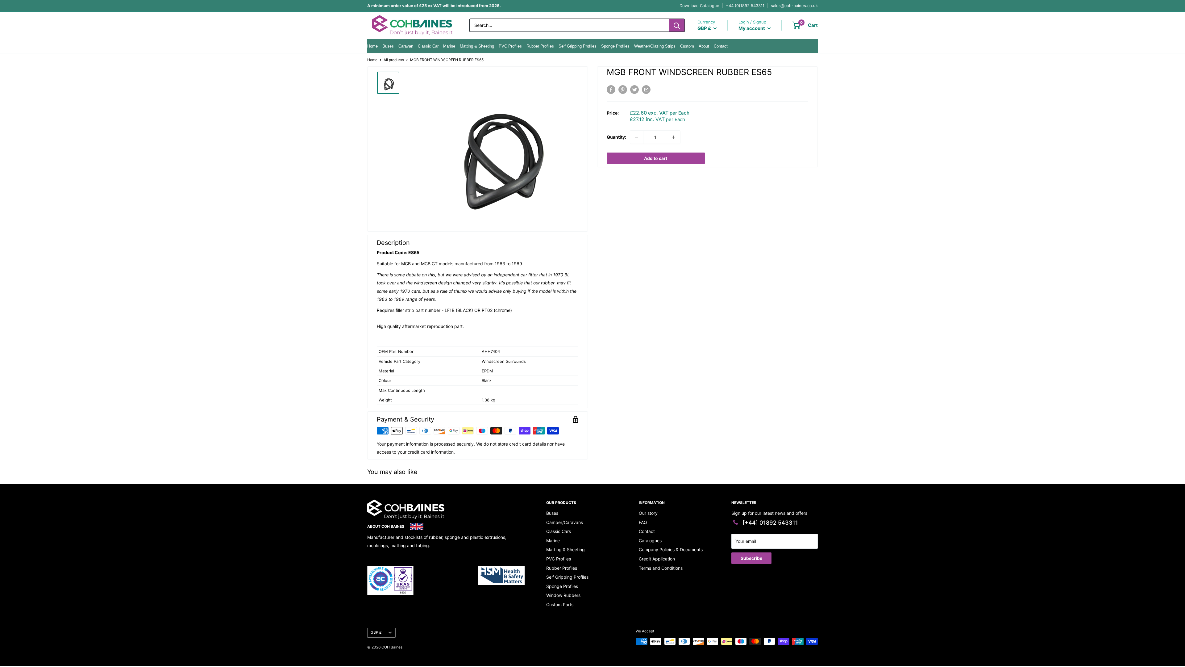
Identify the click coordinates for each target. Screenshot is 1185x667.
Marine (449, 46)
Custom (687, 46)
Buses (388, 46)
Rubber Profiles (540, 46)
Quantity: (616, 137)
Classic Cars (558, 531)
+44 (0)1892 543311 (745, 5)
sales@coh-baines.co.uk (794, 5)
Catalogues (650, 540)
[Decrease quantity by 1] (636, 137)
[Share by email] (646, 89)
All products (394, 59)
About (704, 46)
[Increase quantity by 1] (673, 137)
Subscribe (751, 558)
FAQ (643, 522)
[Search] (676, 25)
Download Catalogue (699, 5)
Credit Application (657, 558)
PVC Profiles (510, 46)
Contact (721, 46)
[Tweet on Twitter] (634, 89)
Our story (648, 513)
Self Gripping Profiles (578, 46)
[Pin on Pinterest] (622, 89)
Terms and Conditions (661, 568)
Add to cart (655, 158)
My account (752, 28)
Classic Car (428, 46)
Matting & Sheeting (477, 46)
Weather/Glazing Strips (655, 46)
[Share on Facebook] (611, 89)
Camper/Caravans (564, 522)
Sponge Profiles (615, 46)
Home (372, 46)
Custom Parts (559, 604)
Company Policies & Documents (671, 549)
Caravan (405, 46)
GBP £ (376, 632)
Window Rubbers (563, 595)
